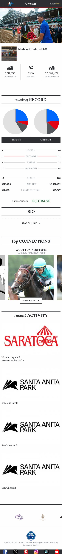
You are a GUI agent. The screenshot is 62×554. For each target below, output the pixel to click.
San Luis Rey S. (10, 402)
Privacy (36, 542)
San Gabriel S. (9, 487)
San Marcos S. (10, 445)
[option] (31, 277)
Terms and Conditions (48, 542)
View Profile (31, 300)
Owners (31, 3)
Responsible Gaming (31, 545)
